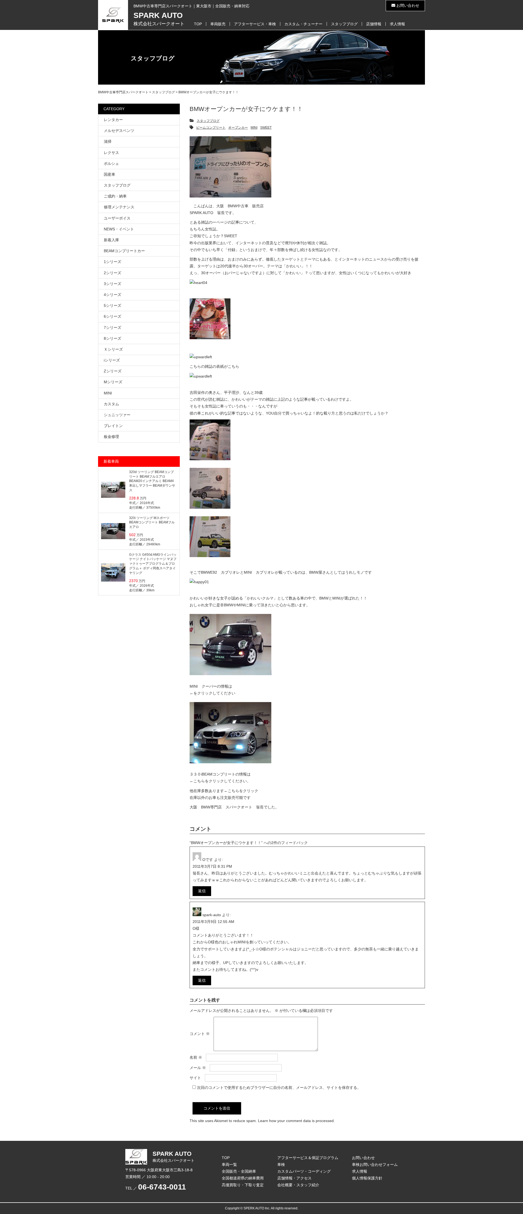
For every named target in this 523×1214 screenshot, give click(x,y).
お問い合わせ (407, 5)
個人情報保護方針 (367, 1178)
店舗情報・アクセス (294, 1178)
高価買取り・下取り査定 (243, 1185)
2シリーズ (112, 273)
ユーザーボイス (117, 218)
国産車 (109, 174)
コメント (200, 1034)
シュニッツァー (117, 415)
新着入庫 (111, 240)
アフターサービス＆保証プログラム (307, 1158)
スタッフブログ (344, 24)
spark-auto (211, 915)
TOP (198, 24)
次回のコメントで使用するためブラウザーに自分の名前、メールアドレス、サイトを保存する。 (279, 1087)
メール (198, 1067)
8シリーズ (112, 338)
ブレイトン (113, 426)
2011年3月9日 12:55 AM (213, 921)
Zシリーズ (112, 371)
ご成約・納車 (115, 196)
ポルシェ (111, 163)
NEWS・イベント (119, 229)
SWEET (266, 127)
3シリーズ (112, 284)
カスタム (111, 404)
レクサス (111, 152)
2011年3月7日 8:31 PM (212, 866)
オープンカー (238, 127)
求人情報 (397, 24)
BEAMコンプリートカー (124, 251)
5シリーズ (112, 305)
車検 (281, 1164)
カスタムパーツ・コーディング (304, 1171)
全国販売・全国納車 (239, 1171)
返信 (202, 891)
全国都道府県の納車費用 (243, 1178)
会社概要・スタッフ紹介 (298, 1185)
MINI (254, 127)
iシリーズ (112, 360)
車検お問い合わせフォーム (375, 1164)
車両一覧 (229, 1164)
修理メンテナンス (119, 207)
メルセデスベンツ (119, 130)
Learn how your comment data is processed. (296, 1121)
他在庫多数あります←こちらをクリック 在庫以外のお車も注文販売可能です (224, 794)
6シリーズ (112, 316)
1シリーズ (112, 262)
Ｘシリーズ (113, 349)
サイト (195, 1078)
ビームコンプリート (211, 127)
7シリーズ (112, 327)
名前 (196, 1057)
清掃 (107, 141)
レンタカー (113, 120)
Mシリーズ (113, 382)
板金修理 (111, 436)
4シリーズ (112, 294)
